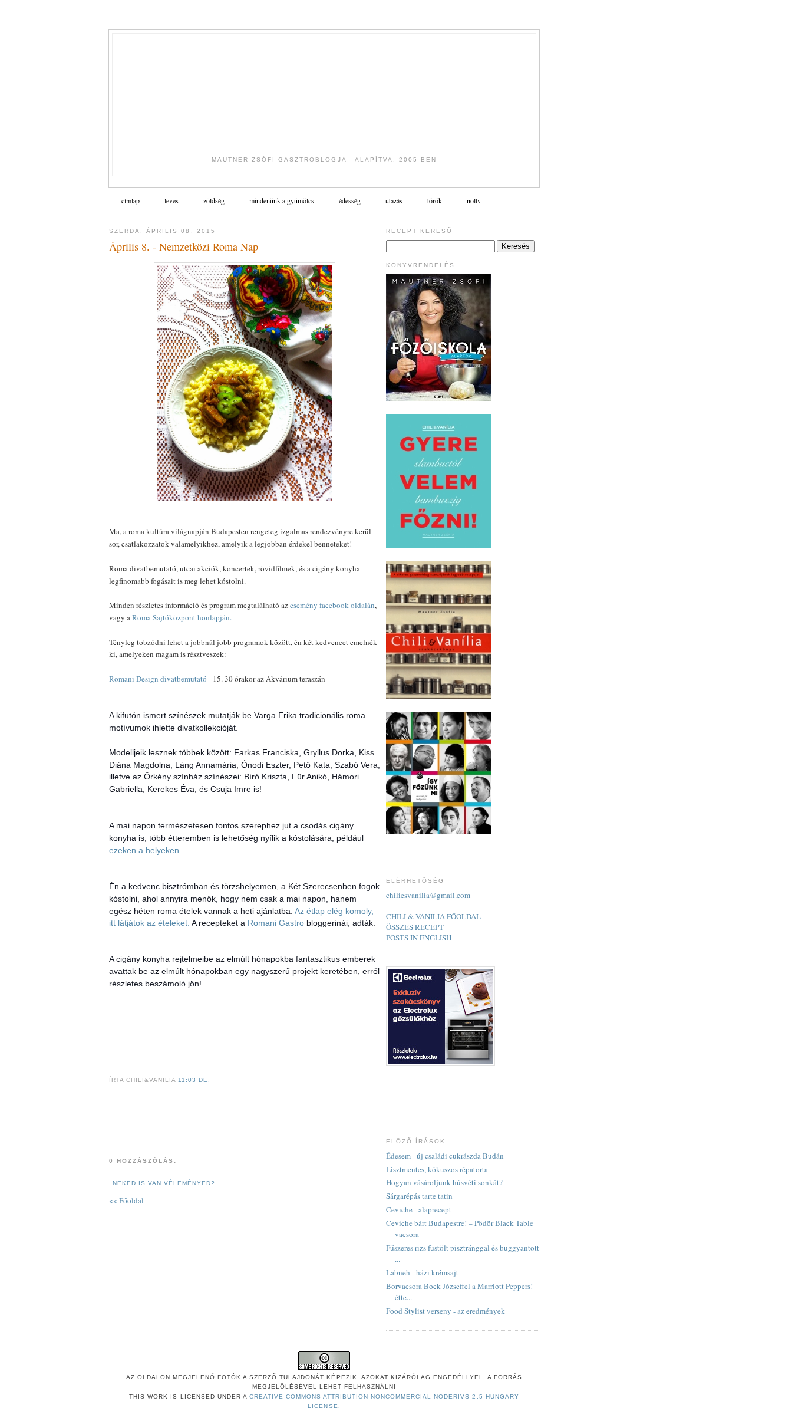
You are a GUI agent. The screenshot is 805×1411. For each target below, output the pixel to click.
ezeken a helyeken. (145, 850)
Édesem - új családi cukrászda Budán (445, 1155)
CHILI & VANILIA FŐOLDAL (433, 916)
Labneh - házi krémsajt (422, 1272)
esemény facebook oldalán (332, 605)
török (434, 200)
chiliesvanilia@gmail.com (428, 895)
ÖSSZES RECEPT (415, 927)
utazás (393, 200)
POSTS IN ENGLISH (418, 937)
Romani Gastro (276, 922)
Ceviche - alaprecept (418, 1209)
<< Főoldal (126, 1200)
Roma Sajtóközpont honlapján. (182, 617)
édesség (350, 200)
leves (171, 200)
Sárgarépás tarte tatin (419, 1195)
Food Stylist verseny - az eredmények (445, 1310)
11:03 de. (194, 1080)
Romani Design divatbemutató (158, 678)
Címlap (130, 200)
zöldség (214, 200)
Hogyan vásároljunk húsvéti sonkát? (444, 1182)
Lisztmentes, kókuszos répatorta (437, 1169)
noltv (474, 200)
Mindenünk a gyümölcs (281, 200)
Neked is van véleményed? (164, 1183)
